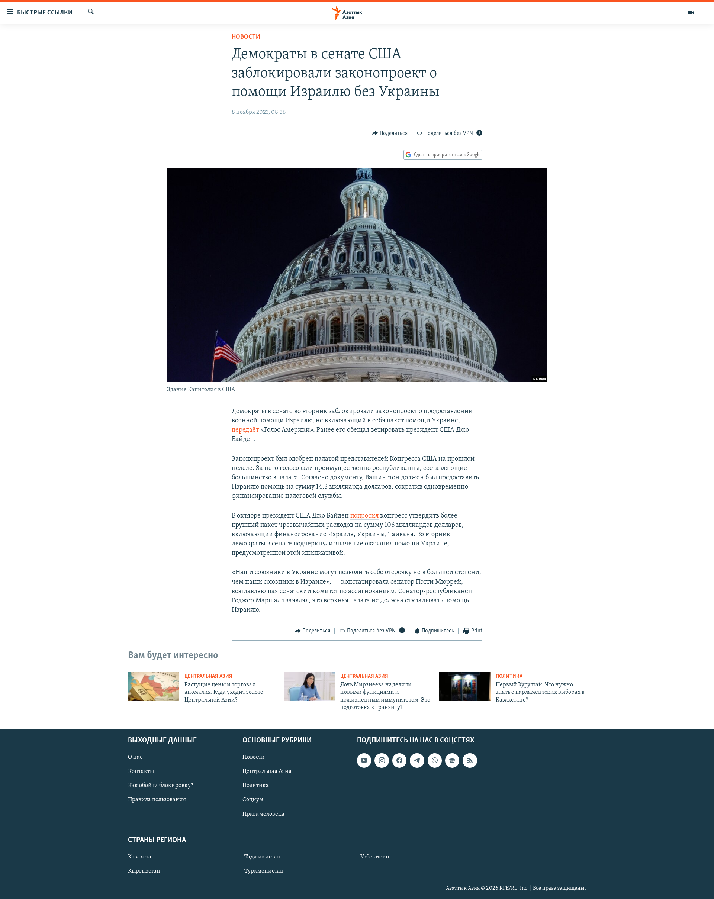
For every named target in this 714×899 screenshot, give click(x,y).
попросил (364, 516)
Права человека (263, 814)
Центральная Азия (208, 676)
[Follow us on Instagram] (381, 760)
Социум (252, 800)
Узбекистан (375, 857)
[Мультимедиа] (691, 12)
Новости (246, 37)
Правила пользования (157, 800)
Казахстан (141, 857)
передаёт (245, 430)
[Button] (390, 133)
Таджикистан (262, 857)
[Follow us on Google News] (452, 760)
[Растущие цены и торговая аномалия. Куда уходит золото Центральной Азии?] (153, 686)
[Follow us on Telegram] (417, 760)
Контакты (141, 771)
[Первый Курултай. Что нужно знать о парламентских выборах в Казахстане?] (465, 686)
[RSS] (470, 760)
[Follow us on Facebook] (399, 760)
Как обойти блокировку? (160, 786)
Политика (509, 676)
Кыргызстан (144, 871)
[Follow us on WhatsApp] (435, 760)
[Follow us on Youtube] (364, 760)
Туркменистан (264, 871)
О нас (135, 757)
